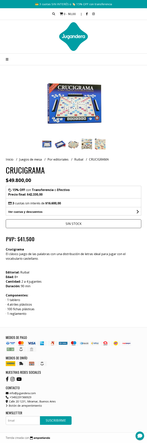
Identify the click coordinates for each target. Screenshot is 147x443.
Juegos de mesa (30, 159)
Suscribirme (56, 420)
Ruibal (79, 159)
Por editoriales (58, 159)
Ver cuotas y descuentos (25, 212)
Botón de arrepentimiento (25, 405)
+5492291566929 (20, 397)
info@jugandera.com (22, 393)
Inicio (10, 159)
